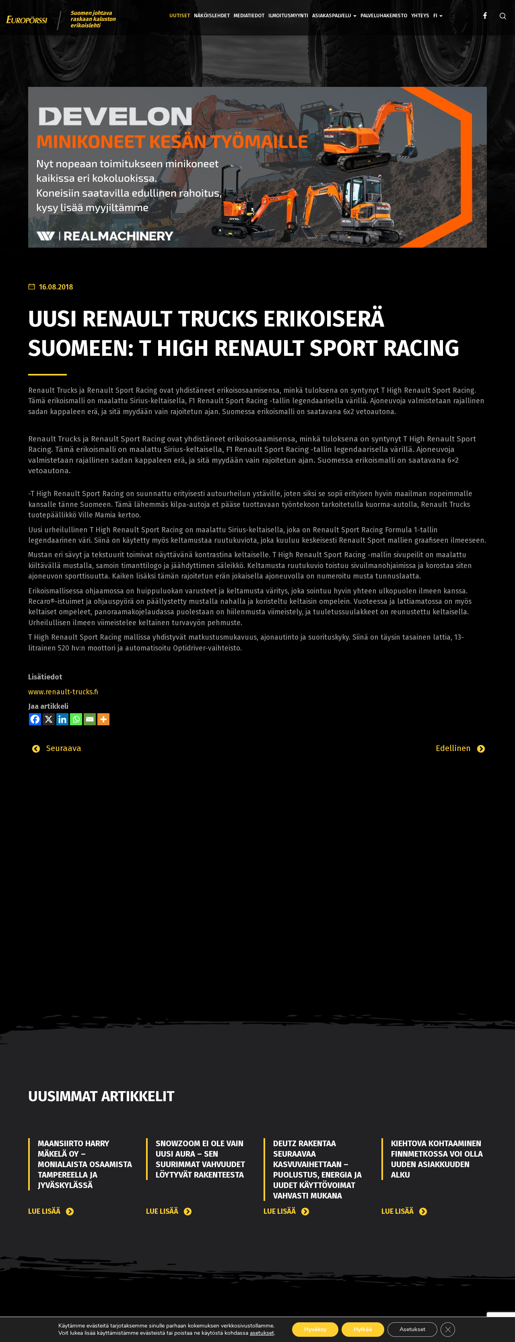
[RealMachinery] (257, 173)
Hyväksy (315, 1329)
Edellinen (454, 748)
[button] (438, 10)
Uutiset (179, 15)
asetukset (262, 1333)
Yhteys (420, 15)
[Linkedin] (62, 719)
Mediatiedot (249, 15)
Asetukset (412, 1329)
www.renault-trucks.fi (63, 692)
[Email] (90, 719)
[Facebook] (35, 719)
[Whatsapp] (76, 719)
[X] (49, 719)
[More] (103, 719)
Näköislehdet (212, 15)
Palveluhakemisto (383, 15)
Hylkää (363, 1329)
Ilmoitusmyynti (288, 15)
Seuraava (62, 748)
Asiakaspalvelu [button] (332, 15)
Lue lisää (45, 1211)
